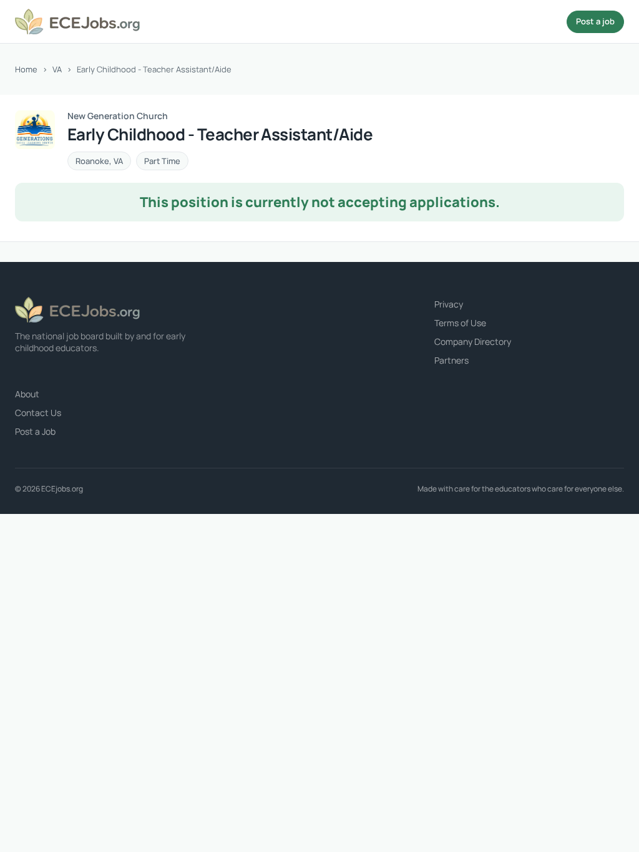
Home (26, 69)
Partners (451, 360)
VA (57, 69)
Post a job (595, 21)
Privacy (448, 304)
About (27, 394)
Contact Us (38, 413)
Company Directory (472, 341)
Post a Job (35, 431)
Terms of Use (460, 323)
